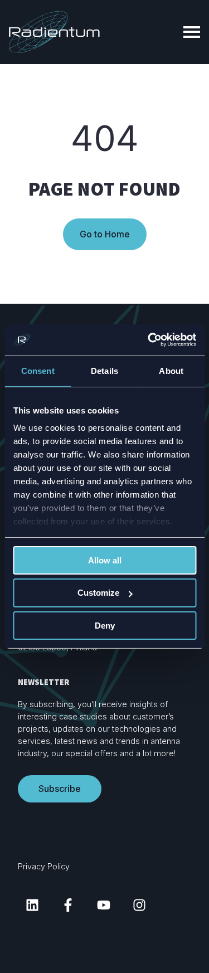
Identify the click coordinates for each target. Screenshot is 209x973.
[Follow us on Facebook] (68, 905)
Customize (98, 592)
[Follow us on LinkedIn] (32, 905)
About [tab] (171, 370)
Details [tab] (104, 370)
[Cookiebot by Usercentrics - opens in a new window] (148, 340)
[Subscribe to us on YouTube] (103, 905)
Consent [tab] (38, 370)
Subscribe (59, 788)
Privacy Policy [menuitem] (44, 866)
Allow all (104, 560)
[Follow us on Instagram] (139, 905)
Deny (105, 625)
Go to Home (105, 234)
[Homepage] (54, 32)
